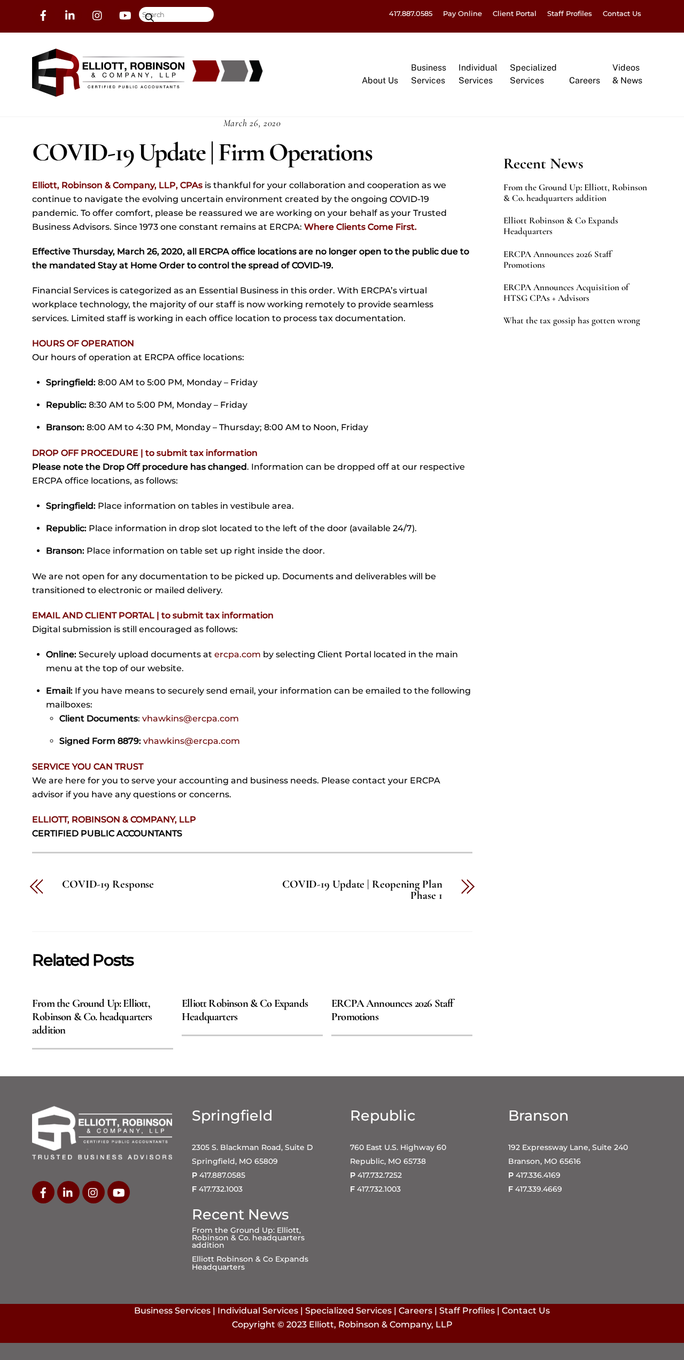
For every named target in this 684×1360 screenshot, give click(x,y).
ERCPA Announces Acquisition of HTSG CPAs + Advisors (565, 293)
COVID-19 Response (108, 884)
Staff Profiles (569, 13)
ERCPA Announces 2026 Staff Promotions (557, 259)
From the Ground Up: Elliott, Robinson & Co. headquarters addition (92, 1017)
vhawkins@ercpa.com (190, 718)
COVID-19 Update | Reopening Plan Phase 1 (362, 890)
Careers (584, 80)
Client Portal (515, 13)
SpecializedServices (533, 74)
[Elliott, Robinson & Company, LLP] (108, 91)
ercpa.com (237, 654)
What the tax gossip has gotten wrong (571, 320)
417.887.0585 (410, 13)
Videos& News (627, 74)
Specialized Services (348, 1310)
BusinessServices (428, 74)
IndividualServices (478, 74)
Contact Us (622, 13)
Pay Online (462, 13)
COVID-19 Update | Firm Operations (202, 152)
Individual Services (257, 1310)
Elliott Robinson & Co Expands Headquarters (560, 226)
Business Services (172, 1310)
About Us (380, 80)
